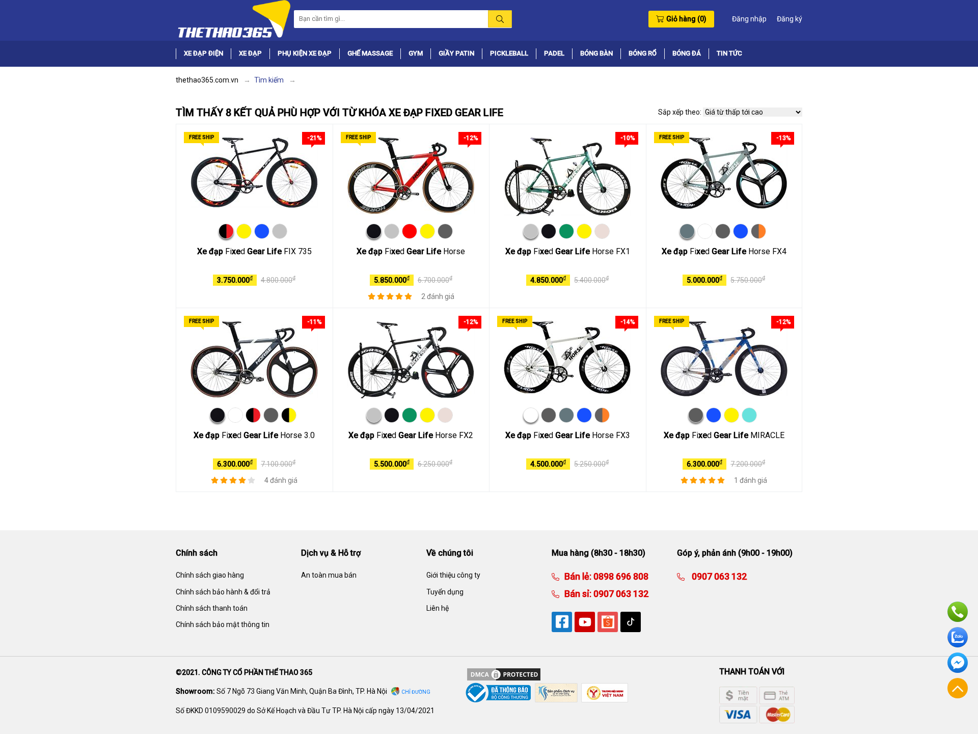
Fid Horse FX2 (410, 435)
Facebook (957, 663)
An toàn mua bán (329, 575)
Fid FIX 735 (254, 251)
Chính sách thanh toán (212, 608)
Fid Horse (411, 251)
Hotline (957, 612)
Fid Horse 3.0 (254, 435)
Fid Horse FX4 (724, 251)
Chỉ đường (415, 692)
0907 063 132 (619, 593)
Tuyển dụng (445, 592)
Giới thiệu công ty (453, 575)
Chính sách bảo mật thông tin (222, 624)
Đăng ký (789, 19)
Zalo (957, 637)
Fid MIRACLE (724, 435)
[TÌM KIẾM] (500, 19)
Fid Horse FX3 (567, 435)
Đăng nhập (749, 19)
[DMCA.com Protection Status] (504, 673)
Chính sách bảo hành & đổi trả (223, 592)
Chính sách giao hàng (210, 575)
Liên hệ (437, 608)
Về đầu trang (957, 688)
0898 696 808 (619, 576)
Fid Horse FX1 (567, 251)
